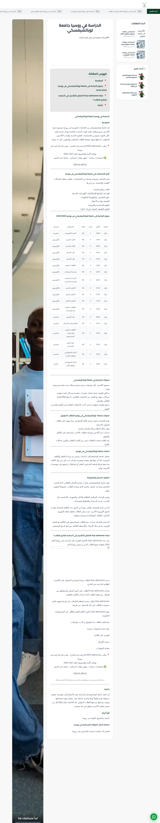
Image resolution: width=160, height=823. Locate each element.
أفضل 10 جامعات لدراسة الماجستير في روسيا (90, 731)
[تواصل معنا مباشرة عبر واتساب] (153, 816)
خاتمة (100, 105)
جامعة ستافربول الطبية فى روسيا (96, 718)
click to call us (80, 164)
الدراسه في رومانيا (63, 540)
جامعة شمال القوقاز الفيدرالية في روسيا (91, 724)
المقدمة (99, 81)
